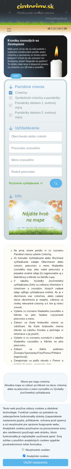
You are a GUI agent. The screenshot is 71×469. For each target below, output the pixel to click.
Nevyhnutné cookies (38, 449)
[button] (13, 217)
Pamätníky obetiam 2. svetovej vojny (35, 115)
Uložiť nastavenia (35, 462)
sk (49, 28)
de (65, 28)
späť (16, 76)
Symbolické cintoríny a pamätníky (37, 97)
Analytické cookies (38, 456)
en (60, 28)
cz (54, 28)
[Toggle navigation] (9, 30)
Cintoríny (21, 92)
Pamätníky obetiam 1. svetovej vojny (35, 105)
